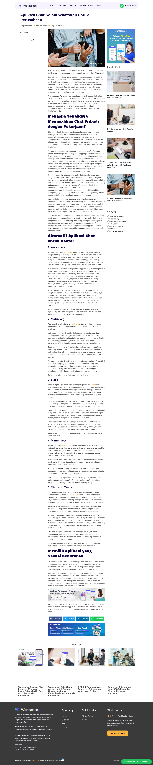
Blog (52, 26)
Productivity (60, 26)
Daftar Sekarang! (118, 733)
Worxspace (67, 252)
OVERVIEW (62, 6)
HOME (52, 6)
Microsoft (75, 495)
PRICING (73, 6)
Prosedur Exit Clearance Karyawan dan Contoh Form (121, 96)
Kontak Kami (130, 6)
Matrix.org (75, 324)
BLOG (98, 6)
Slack (93, 385)
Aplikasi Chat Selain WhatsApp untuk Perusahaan (119, 200)
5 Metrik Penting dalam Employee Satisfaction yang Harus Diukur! (89, 689)
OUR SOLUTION (86, 6)
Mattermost (67, 445)
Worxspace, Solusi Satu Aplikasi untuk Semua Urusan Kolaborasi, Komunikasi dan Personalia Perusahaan (61, 691)
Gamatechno (34, 760)
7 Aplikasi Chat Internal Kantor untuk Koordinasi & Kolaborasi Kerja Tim (119, 165)
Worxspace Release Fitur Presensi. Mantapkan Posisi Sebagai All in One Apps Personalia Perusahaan (30, 691)
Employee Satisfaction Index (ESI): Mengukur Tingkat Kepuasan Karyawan (119, 690)
